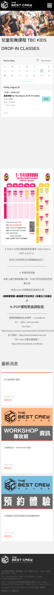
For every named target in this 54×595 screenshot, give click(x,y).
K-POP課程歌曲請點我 (27, 307)
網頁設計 (5, 591)
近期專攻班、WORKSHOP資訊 (17, 447)
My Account (45, 60)
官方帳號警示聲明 (12, 379)
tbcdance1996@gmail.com (12, 579)
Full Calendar (27, 81)
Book (46, 99)
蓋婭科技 (15, 591)
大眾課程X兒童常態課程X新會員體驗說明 (22, 516)
